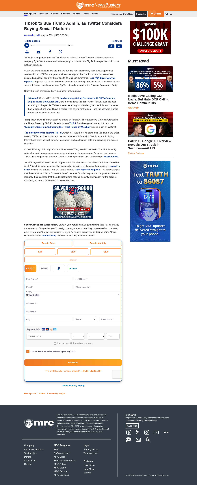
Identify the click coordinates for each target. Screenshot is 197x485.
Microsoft (33, 98)
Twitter (41, 393)
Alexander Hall (32, 35)
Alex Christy (133, 108)
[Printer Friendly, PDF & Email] (39, 52)
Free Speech (30, 393)
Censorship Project (56, 393)
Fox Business (111, 156)
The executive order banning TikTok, (43, 132)
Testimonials (116, 14)
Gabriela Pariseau (136, 153)
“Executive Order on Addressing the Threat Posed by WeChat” (57, 127)
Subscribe (141, 14)
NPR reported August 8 (87, 169)
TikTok (72, 123)
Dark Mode (128, 14)
